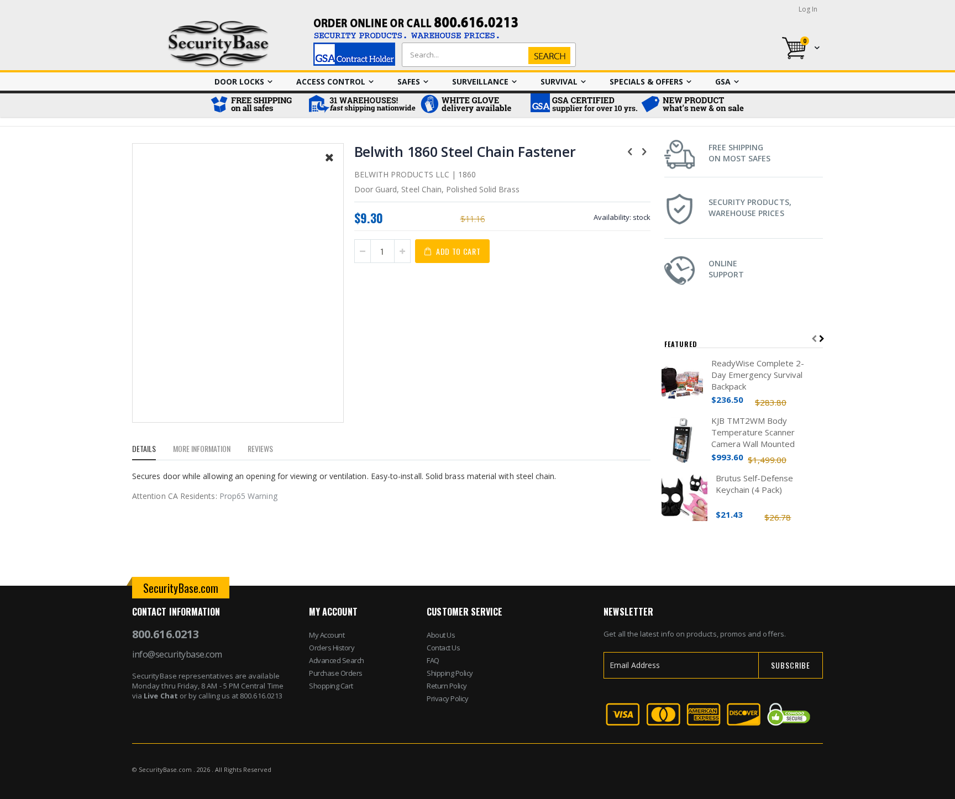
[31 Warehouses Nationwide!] (361, 105)
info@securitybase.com (177, 654)
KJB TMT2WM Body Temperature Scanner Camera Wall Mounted (753, 432)
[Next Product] (644, 151)
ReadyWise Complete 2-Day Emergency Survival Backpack (757, 375)
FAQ (433, 660)
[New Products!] (693, 105)
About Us (441, 635)
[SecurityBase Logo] (218, 44)
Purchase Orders (336, 673)
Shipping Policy (450, 673)
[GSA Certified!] (582, 105)
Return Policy (447, 686)
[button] (329, 166)
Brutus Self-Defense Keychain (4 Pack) (754, 483)
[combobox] (486, 55)
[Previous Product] (630, 151)
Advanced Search (336, 660)
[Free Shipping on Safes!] (256, 105)
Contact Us (443, 648)
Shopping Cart (331, 686)
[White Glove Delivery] (472, 105)
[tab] (152, 450)
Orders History (331, 648)
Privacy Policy (447, 698)
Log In (808, 9)
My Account (326, 635)
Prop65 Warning (248, 496)
